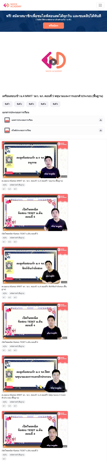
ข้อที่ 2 (19, 104)
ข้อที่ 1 (7, 104)
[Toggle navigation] (100, 5)
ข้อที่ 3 (31, 104)
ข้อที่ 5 (55, 104)
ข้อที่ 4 (43, 104)
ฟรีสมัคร (53, 25)
